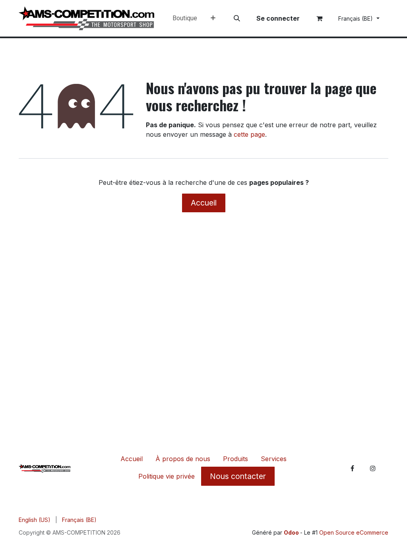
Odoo (292, 532)
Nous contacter (238, 476)
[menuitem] (185, 18)
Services (274, 459)
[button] (237, 18)
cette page (249, 134)
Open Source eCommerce (353, 532)
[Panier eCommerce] (319, 18)
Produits (235, 459)
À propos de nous (182, 459)
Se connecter (278, 18)
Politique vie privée (166, 476)
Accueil (204, 203)
